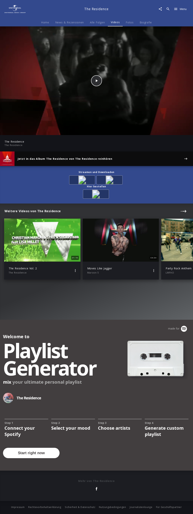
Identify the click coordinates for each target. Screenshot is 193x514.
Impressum (18, 507)
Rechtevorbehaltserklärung (44, 507)
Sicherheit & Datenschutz (80, 507)
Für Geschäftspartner (169, 507)
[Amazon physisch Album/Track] (96, 195)
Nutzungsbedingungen (112, 507)
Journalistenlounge (141, 507)
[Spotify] (82, 180)
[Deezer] (110, 180)
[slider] (82, 130)
